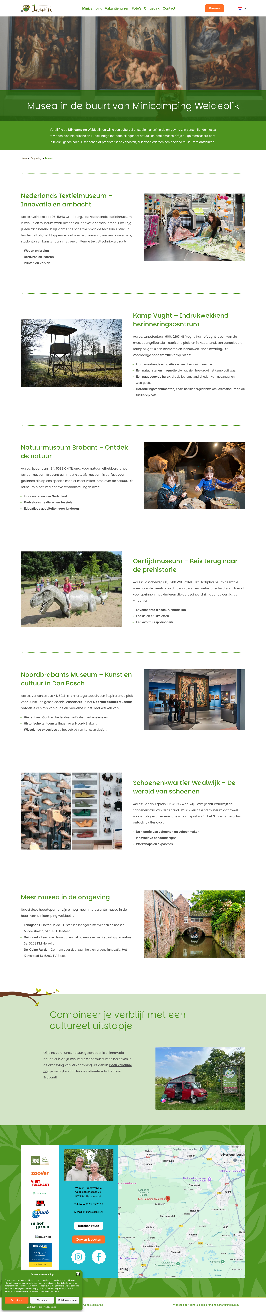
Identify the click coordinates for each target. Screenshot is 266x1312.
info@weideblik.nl (92, 1211)
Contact (169, 8)
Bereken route (88, 1226)
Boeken (214, 8)
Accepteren (16, 1300)
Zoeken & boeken (88, 1239)
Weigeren (42, 1300)
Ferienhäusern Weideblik (40, 1259)
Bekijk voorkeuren (67, 1300)
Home (24, 158)
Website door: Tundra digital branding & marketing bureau (206, 1304)
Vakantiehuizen (117, 8)
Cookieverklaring (34, 1307)
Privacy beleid (49, 1307)
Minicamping (92, 8)
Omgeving (152, 8)
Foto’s (136, 8)
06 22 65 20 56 (88, 1204)
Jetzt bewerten (40, 1264)
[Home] (36, 8)
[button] (77, 1274)
